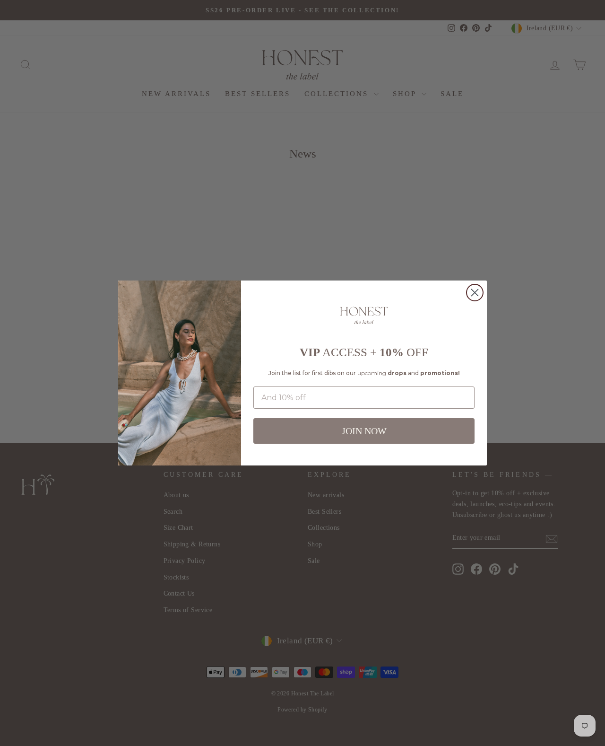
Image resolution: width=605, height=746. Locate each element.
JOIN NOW (364, 431)
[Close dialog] (475, 292)
